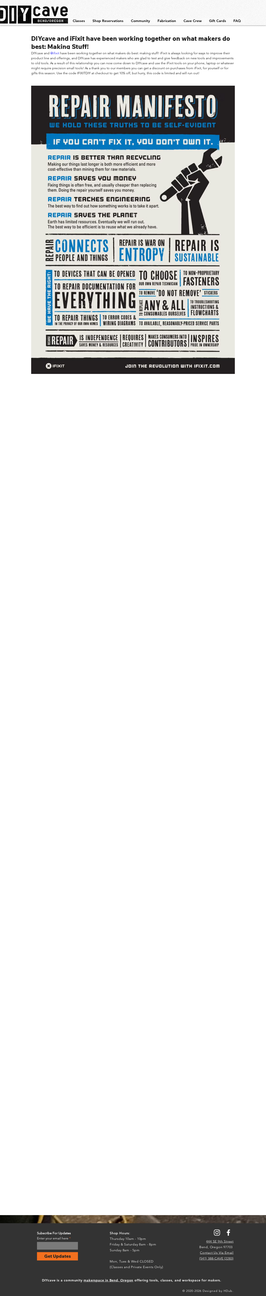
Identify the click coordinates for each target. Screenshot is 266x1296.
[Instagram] (217, 1232)
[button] (79, 21)
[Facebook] (228, 1232)
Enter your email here (52, 1238)
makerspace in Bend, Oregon (108, 1280)
